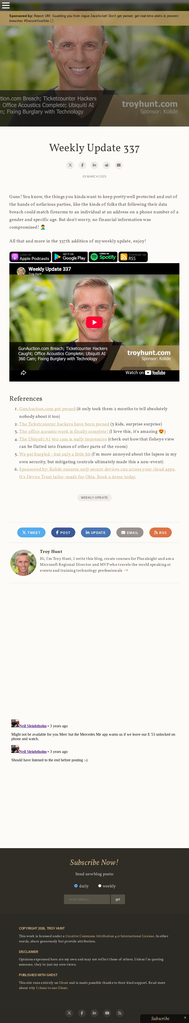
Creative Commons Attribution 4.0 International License (109, 936)
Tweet (33, 533)
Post (65, 533)
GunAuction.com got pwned (47, 409)
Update (98, 533)
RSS (162, 533)
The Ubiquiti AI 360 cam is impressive (63, 439)
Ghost (63, 983)
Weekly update (94, 497)
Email (132, 533)
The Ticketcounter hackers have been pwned (64, 424)
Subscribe (161, 1018)
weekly (109, 886)
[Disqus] (94, 646)
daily (84, 886)
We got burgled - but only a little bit (55, 454)
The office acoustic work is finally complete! (64, 432)
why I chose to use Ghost (48, 988)
